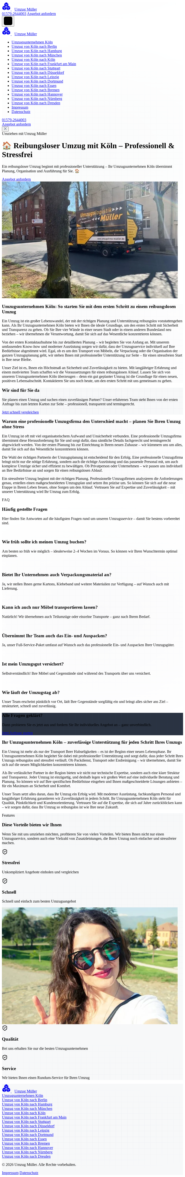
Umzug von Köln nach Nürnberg (37, 99)
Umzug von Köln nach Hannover (37, 94)
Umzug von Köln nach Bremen (35, 90)
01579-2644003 (14, 14)
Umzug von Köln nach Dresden (36, 103)
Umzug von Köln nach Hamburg (37, 51)
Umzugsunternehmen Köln (32, 42)
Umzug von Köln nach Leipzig (35, 77)
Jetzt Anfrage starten (17, 733)
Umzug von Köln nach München (37, 55)
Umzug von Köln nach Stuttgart (36, 68)
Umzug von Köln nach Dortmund (37, 81)
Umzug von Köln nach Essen (34, 86)
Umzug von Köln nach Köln (33, 59)
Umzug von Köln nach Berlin (34, 46)
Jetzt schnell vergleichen (20, 412)
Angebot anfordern (41, 14)
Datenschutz (21, 112)
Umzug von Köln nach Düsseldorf (38, 72)
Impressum (20, 107)
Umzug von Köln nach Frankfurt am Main (44, 64)
